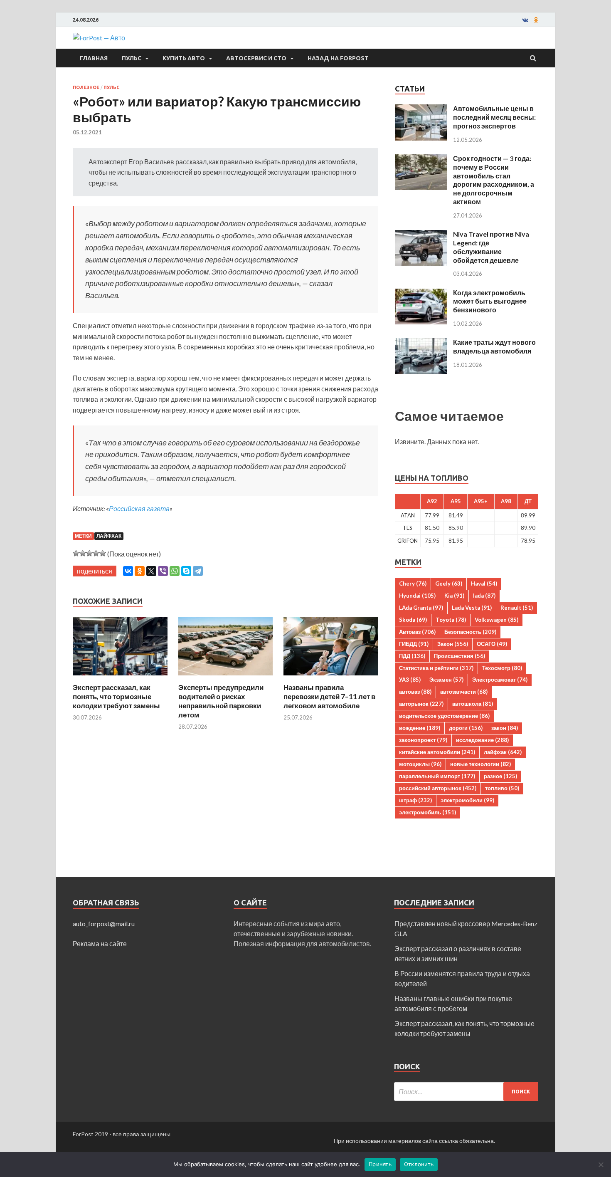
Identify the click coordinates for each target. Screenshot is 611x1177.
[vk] (525, 20)
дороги (466, 727)
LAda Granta (421, 607)
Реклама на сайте (100, 943)
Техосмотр (502, 668)
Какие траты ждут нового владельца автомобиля (494, 346)
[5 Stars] (102, 553)
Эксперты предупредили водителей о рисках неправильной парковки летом (221, 701)
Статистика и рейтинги (436, 668)
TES (407, 527)
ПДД (412, 656)
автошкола (472, 703)
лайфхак (108, 536)
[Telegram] (198, 571)
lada (484, 595)
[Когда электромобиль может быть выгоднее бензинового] (421, 293)
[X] (151, 571)
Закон (452, 643)
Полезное (86, 87)
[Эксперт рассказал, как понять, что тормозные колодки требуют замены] (120, 678)
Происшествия (459, 656)
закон (504, 727)
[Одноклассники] (140, 571)
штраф (415, 800)
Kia (454, 595)
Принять (380, 1164)
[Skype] (186, 571)
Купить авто (184, 58)
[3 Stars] (89, 553)
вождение (419, 727)
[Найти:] (466, 1091)
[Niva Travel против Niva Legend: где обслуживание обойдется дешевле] (421, 235)
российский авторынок (437, 788)
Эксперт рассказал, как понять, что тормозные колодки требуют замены (116, 696)
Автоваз (417, 631)
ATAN (408, 515)
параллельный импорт (437, 776)
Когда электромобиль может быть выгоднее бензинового (490, 301)
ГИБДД (414, 643)
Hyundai (417, 595)
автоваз (415, 691)
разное (500, 776)
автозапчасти (464, 691)
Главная (94, 58)
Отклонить (419, 1164)
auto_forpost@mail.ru (104, 923)
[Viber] (163, 571)
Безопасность (470, 631)
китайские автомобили (437, 752)
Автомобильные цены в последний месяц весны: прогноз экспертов (494, 117)
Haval (484, 583)
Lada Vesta (472, 607)
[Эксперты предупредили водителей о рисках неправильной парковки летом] (225, 678)
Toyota (451, 619)
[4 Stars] (96, 553)
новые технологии (480, 764)
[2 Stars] (82, 553)
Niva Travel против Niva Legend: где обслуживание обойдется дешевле (491, 247)
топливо (502, 788)
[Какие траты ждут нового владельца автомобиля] (421, 343)
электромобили (467, 800)
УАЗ (410, 679)
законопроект (423, 740)
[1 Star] (76, 553)
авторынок (421, 703)
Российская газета (139, 508)
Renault (516, 607)
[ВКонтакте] (128, 571)
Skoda (413, 619)
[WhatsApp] (175, 571)
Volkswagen (496, 619)
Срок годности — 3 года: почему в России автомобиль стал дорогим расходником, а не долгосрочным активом (493, 179)
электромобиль (427, 812)
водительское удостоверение (444, 715)
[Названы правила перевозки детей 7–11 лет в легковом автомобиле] (330, 678)
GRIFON (407, 540)
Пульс (131, 58)
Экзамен (446, 679)
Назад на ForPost (338, 58)
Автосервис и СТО (256, 58)
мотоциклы (420, 764)
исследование (482, 740)
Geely (448, 583)
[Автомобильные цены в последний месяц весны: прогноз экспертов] (421, 109)
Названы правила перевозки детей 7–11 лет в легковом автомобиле (329, 696)
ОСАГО (492, 643)
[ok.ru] (536, 20)
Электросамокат (499, 679)
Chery (412, 583)
